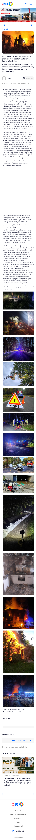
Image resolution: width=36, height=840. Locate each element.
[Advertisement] (18, 190)
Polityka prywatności (18, 814)
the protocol (18, 826)
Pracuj (18, 822)
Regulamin (18, 818)
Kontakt (18, 810)
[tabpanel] (18, 15)
